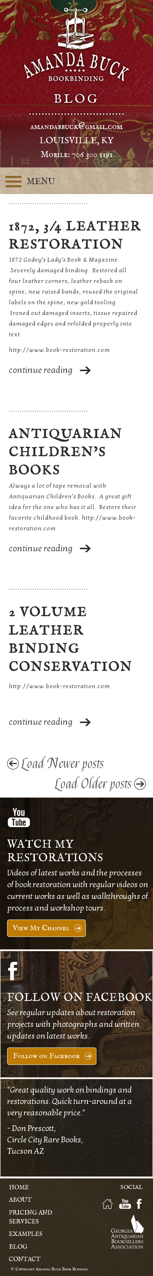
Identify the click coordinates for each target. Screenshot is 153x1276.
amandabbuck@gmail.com (76, 126)
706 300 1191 (92, 154)
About (20, 1200)
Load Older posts (93, 784)
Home (19, 1187)
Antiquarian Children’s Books (66, 452)
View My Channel (41, 928)
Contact (25, 1259)
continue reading (41, 370)
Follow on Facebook (46, 1056)
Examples (25, 1234)
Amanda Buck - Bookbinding (76, 44)
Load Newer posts (62, 763)
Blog (18, 1247)
